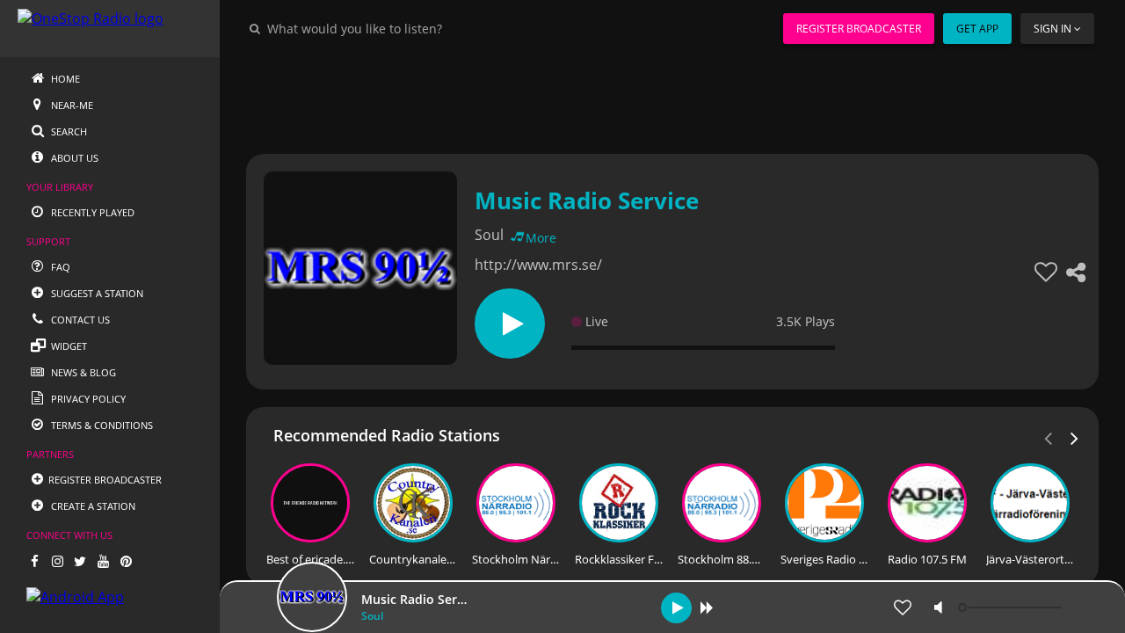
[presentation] (1075, 437)
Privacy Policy (87, 398)
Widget (67, 346)
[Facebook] (34, 561)
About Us (73, 157)
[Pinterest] (125, 561)
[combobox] (408, 28)
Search (67, 131)
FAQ (59, 266)
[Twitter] (80, 561)
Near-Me (70, 105)
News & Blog (82, 372)
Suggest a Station (95, 293)
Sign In (1052, 28)
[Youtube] (102, 561)
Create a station (91, 506)
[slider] (1011, 607)
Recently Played (91, 212)
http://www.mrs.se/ (538, 264)
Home (64, 78)
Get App (977, 28)
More (541, 237)
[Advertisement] (672, 96)
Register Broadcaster (858, 28)
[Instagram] (57, 561)
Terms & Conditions (100, 425)
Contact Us (79, 319)
